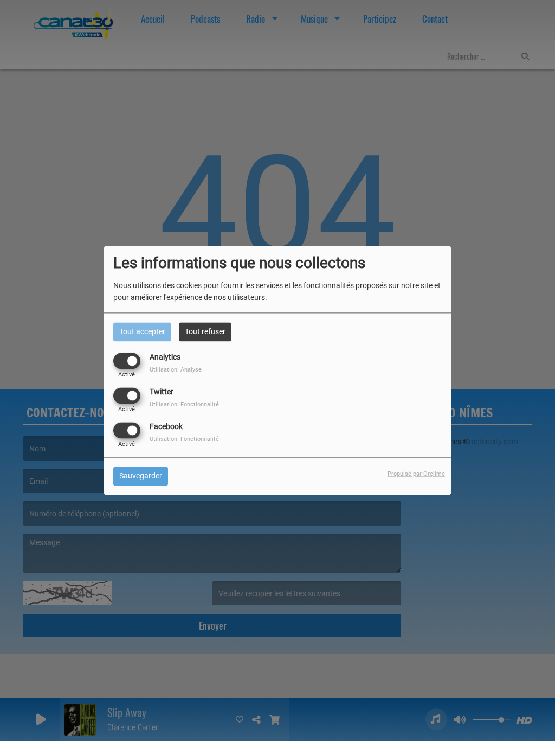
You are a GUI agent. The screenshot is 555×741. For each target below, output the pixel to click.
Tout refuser (205, 331)
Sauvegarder (140, 476)
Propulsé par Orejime (416, 474)
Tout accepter (142, 331)
